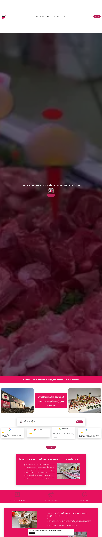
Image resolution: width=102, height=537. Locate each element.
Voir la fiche (80, 421)
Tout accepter (32, 533)
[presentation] (0, 434)
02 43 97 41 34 (97, 16)
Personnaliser (44, 533)
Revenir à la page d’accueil (51, 447)
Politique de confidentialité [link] (67, 533)
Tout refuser (38, 533)
